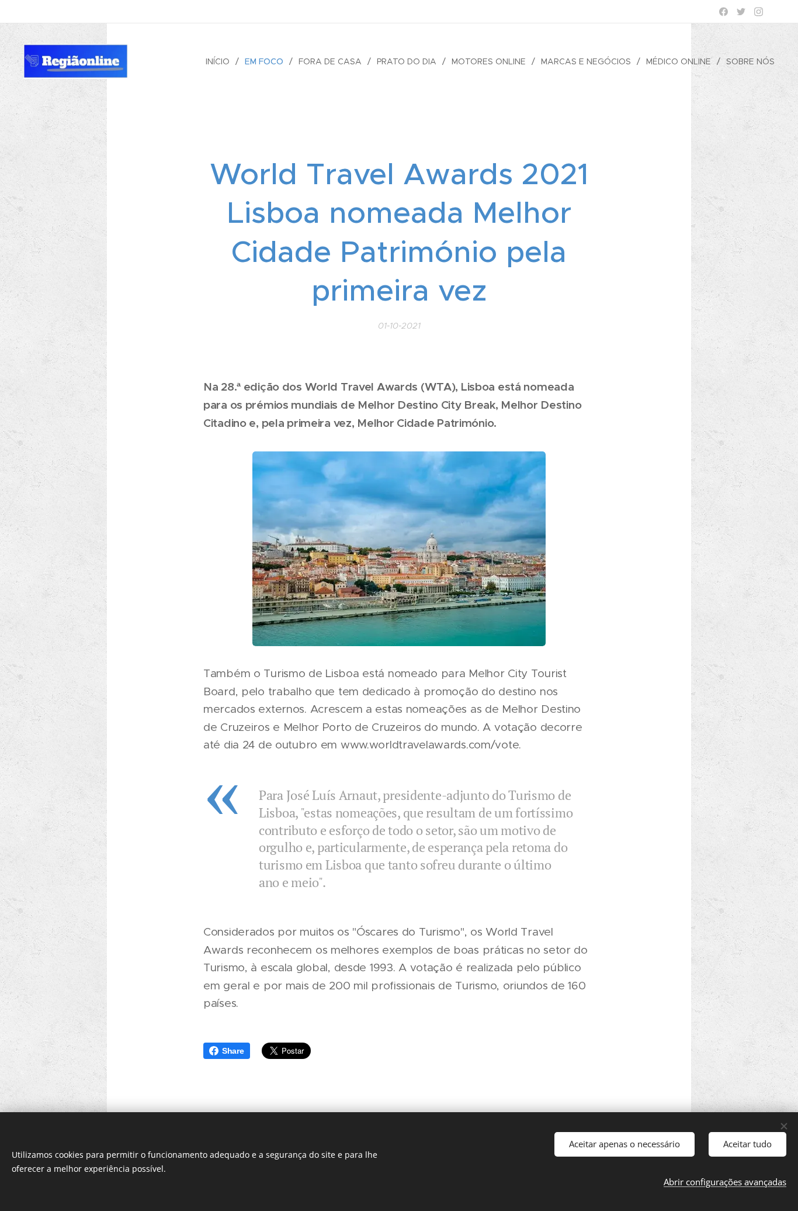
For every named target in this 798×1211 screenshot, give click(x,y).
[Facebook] (723, 12)
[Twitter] (741, 12)
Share (233, 1050)
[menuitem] (221, 61)
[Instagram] (758, 12)
